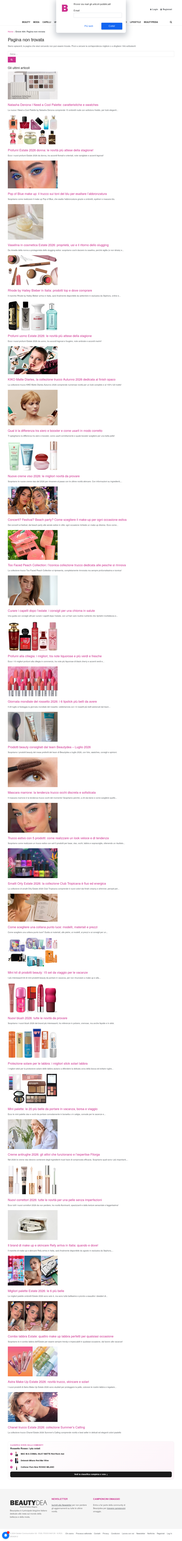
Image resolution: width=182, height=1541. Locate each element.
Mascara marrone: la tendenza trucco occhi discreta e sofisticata (52, 792)
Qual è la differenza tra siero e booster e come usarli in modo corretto (55, 430)
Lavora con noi (128, 1533)
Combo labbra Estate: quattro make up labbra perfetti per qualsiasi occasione (60, 1336)
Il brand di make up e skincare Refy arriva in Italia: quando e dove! (53, 1245)
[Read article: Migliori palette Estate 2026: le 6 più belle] (91, 1270)
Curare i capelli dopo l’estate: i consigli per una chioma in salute (51, 610)
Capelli (47, 22)
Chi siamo (69, 1533)
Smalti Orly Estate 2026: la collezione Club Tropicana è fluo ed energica (57, 883)
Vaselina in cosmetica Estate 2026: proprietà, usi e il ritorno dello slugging (58, 245)
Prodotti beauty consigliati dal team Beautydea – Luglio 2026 (49, 747)
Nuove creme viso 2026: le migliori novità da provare (44, 476)
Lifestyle (135, 22)
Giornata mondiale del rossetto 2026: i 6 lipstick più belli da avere (52, 701)
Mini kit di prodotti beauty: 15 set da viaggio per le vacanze (48, 972)
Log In (169, 1533)
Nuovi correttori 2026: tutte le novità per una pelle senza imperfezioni (55, 1199)
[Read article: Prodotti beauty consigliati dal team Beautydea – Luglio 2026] (91, 727)
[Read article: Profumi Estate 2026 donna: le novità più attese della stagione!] (91, 130)
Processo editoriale (84, 1533)
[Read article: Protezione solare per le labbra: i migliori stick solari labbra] (91, 1043)
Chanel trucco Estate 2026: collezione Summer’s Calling (46, 1427)
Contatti (97, 1533)
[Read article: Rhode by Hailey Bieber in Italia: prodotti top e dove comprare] (91, 270)
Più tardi (88, 26)
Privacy (106, 1533)
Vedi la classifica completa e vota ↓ (91, 1474)
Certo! (112, 26)
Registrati (167, 9)
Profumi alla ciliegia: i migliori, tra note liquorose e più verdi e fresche (55, 656)
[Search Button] (171, 22)
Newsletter (140, 1533)
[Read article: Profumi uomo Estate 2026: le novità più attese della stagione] (91, 315)
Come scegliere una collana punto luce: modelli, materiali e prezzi (53, 927)
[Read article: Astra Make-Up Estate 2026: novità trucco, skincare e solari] (91, 1361)
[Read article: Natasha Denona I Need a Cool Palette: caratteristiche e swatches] (91, 85)
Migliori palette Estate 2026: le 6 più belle (36, 1290)
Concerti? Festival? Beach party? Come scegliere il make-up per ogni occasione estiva (67, 519)
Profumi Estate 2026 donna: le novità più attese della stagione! (50, 150)
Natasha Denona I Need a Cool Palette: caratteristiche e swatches (53, 104)
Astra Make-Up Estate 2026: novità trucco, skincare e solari (48, 1381)
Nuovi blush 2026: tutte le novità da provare (37, 1018)
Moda (36, 22)
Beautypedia (151, 22)
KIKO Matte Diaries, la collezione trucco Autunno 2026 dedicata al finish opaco (61, 379)
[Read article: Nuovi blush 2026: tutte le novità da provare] (91, 998)
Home (10, 31)
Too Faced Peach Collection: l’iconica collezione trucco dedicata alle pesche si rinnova (67, 565)
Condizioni (115, 1533)
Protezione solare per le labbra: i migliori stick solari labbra (48, 1063)
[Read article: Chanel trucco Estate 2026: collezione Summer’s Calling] (91, 1407)
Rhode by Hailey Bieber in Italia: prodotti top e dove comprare (50, 290)
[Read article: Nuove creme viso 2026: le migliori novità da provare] (91, 456)
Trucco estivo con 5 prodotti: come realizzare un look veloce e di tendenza (58, 838)
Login (155, 9)
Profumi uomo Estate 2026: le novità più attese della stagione (50, 335)
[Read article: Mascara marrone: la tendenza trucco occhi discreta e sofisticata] (91, 772)
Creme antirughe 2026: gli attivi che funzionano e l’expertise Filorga (54, 1154)
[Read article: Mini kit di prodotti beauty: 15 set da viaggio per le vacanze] (91, 952)
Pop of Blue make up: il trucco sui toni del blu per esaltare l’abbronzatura (57, 193)
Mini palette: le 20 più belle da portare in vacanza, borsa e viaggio (53, 1108)
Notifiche (151, 1533)
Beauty (26, 22)
